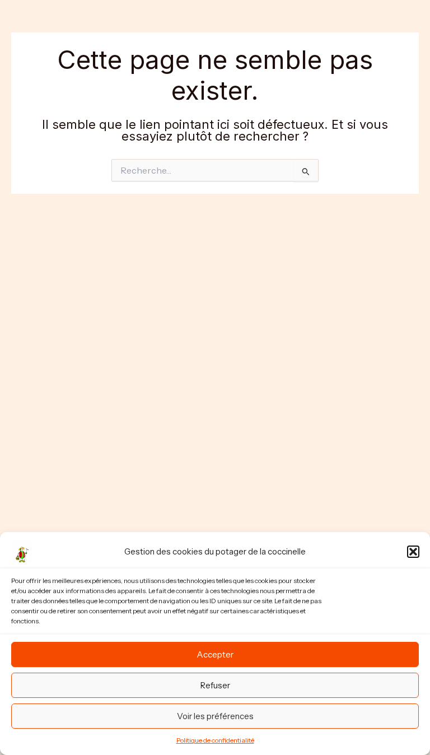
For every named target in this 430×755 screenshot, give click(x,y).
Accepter (215, 654)
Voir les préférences (215, 716)
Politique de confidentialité (215, 740)
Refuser (215, 685)
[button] (413, 551)
